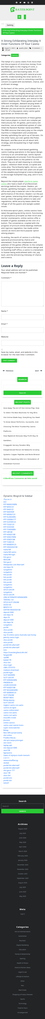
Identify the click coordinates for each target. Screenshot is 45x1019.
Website (4, 337)
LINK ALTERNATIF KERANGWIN (15, 597)
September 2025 (22, 878)
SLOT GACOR (8, 677)
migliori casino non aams (13, 705)
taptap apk (7, 745)
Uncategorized (22, 1012)
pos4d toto (7, 778)
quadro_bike (23, 48)
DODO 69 (7, 605)
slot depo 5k (8, 567)
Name (4, 311)
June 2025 (22, 892)
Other (23, 981)
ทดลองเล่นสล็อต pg (10, 760)
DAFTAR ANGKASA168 (11, 610)
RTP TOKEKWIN (9, 529)
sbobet (6, 763)
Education (22, 950)
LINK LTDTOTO (9, 667)
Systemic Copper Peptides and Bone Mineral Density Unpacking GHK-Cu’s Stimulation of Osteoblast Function (21, 459)
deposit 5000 (8, 612)
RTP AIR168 (7, 532)
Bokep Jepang (8, 700)
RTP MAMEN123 (9, 544)
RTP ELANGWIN (9, 517)
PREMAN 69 (8, 682)
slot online (7, 735)
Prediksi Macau (9, 738)
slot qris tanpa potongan (13, 740)
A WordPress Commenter (13, 478)
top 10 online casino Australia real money (19, 635)
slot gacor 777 (9, 770)
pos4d (5, 627)
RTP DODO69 (8, 527)
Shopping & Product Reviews (22, 994)
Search (22, 379)
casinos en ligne (9, 707)
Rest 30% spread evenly (12, 733)
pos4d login (8, 672)
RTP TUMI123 (8, 542)
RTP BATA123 (8, 507)
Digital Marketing (22, 945)
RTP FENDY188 (9, 539)
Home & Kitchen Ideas (22, 967)
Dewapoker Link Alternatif (13, 564)
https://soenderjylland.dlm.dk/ (15, 652)
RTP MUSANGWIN (10, 690)
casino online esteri (11, 710)
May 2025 (22, 896)
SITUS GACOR (8, 590)
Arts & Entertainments (22, 932)
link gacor (7, 557)
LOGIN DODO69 (9, 685)
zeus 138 (6, 773)
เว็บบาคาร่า (7, 499)
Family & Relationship (22, 954)
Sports (22, 999)
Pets (22, 985)
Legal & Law (22, 972)
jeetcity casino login (11, 637)
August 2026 (22, 829)
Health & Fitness (22, 963)
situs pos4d (8, 630)
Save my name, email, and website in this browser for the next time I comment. (19, 353)
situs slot (7, 662)
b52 (4, 502)
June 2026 (22, 838)
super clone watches (11, 728)
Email (4, 324)
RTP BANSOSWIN (10, 504)
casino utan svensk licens (13, 725)
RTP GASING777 (9, 519)
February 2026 (23, 856)
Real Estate (22, 990)
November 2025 (22, 869)
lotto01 (6, 783)
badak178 (7, 660)
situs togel (7, 665)
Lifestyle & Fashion (22, 976)
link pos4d (7, 574)
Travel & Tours (23, 1008)
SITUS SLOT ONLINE (11, 602)
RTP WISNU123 (9, 514)
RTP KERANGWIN (10, 680)
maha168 (7, 549)
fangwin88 (7, 655)
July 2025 (23, 887)
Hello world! (32, 478)
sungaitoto (7, 569)
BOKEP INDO (8, 697)
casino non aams (10, 713)
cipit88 (6, 657)
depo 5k (6, 617)
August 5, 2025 (10, 48)
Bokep (5, 730)
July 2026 (23, 833)
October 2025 (22, 874)
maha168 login (9, 554)
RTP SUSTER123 (9, 522)
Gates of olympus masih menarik (16, 755)
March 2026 (23, 851)
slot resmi (7, 743)
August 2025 (22, 883)
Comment (6, 278)
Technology (22, 1003)
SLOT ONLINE (8, 695)
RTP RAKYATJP (8, 512)
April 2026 (22, 847)
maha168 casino (9, 552)
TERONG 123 (8, 600)
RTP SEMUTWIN (9, 537)
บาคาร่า (6, 758)
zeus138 (6, 750)
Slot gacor (7, 562)
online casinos (9, 723)
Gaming (10, 25)
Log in (22, 914)
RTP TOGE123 (8, 524)
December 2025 (22, 865)
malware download (11, 670)
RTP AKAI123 (8, 509)
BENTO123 (7, 607)
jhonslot (6, 720)
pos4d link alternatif (11, 645)
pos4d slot (7, 780)
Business (22, 941)
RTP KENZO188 (9, 534)
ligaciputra (7, 753)
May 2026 (22, 842)
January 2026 (22, 860)
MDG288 (6, 559)
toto (5, 650)
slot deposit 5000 (10, 748)
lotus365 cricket (9, 718)
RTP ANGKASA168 (10, 547)
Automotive (22, 936)
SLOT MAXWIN (9, 675)
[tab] (19, 17)
